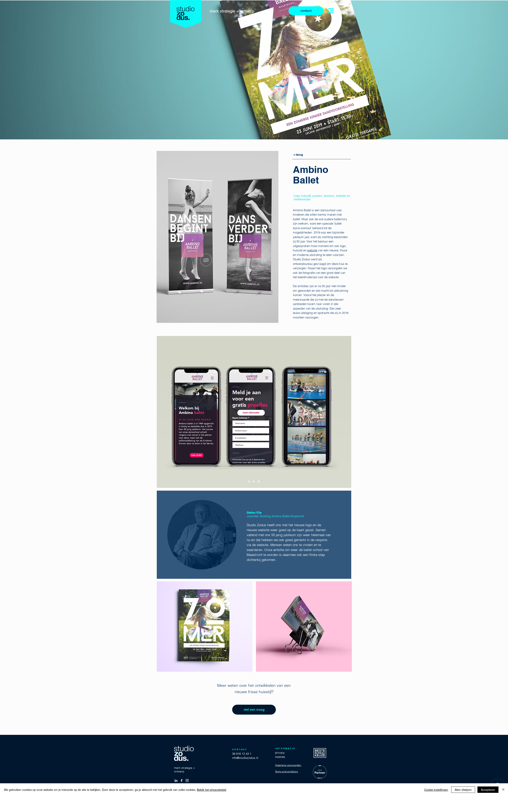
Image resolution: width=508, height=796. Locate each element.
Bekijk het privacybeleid (211, 790)
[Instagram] (187, 780)
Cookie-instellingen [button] (436, 790)
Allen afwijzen (463, 790)
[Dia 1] (249, 481)
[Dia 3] (259, 481)
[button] (331, 10)
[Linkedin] (176, 780)
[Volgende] (345, 412)
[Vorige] (162, 412)
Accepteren (488, 790)
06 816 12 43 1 (241, 753)
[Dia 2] (254, 481)
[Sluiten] (503, 789)
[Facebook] (182, 780)
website (312, 250)
